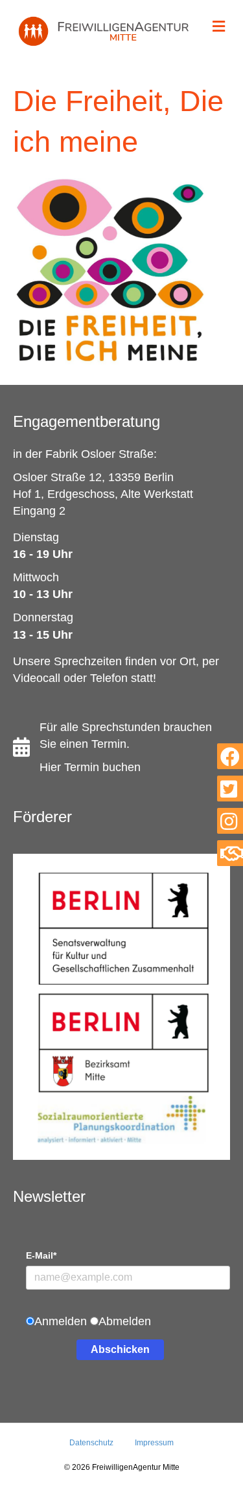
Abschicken (120, 1349)
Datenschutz (91, 1442)
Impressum (154, 1442)
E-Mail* (41, 1255)
